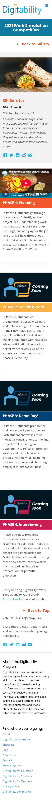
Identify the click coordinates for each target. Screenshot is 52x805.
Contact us (10, 599)
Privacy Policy (11, 786)
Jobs (5, 750)
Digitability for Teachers (17, 781)
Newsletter (9, 755)
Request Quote (12, 765)
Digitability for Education (18, 770)
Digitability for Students (17, 776)
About (6, 734)
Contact (7, 760)
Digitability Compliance (17, 791)
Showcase (8, 744)
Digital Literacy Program (17, 739)
